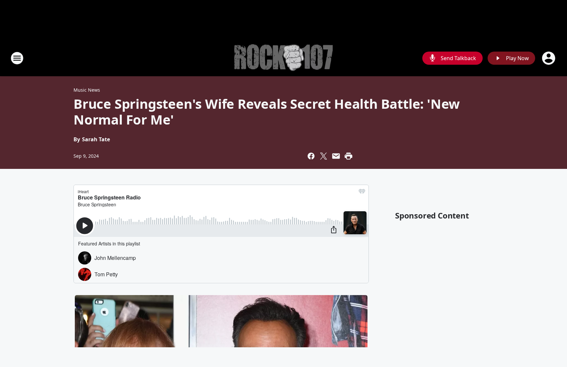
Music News (87, 90)
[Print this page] (348, 156)
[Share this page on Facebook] (311, 156)
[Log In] (549, 58)
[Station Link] (283, 58)
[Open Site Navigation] (17, 58)
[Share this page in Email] (336, 156)
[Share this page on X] (323, 156)
